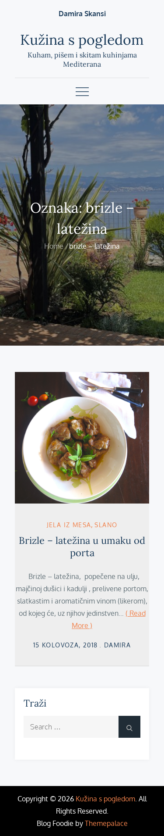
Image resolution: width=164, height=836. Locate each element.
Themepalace (106, 823)
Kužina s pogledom (82, 40)
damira (117, 645)
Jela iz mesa (69, 525)
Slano (105, 525)
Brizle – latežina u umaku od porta (82, 546)
